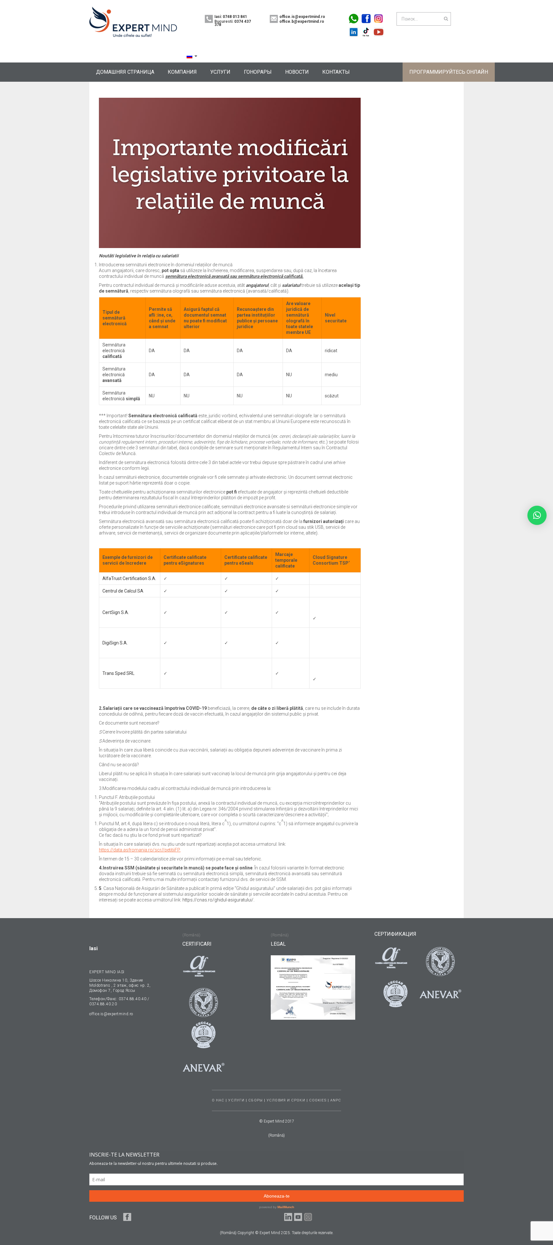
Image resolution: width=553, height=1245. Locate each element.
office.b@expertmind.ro (301, 21)
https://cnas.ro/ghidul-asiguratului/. (217, 899)
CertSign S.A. (115, 612)
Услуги (236, 1100)
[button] (537, 515)
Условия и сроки (286, 1100)
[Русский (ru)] (189, 56)
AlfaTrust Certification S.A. (129, 578)
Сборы (255, 1100)
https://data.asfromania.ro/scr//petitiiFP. (139, 849)
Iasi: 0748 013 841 (230, 16)
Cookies (317, 1100)
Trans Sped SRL (118, 673)
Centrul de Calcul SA (122, 590)
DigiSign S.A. (115, 642)
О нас (218, 1100)
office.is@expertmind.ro (302, 16)
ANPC (335, 1100)
